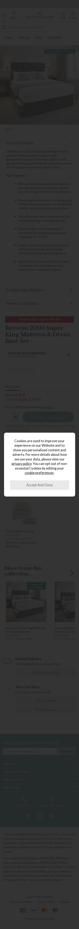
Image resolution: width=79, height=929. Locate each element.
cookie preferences (39, 473)
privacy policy (21, 464)
